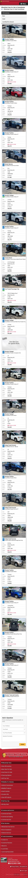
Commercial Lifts (6, 819)
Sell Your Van (5, 778)
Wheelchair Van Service (8, 826)
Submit (22, 744)
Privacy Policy (15, 866)
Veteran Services (6, 832)
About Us (4, 845)
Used (3, 19)
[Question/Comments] (14, 738)
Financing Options (6, 775)
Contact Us (5, 839)
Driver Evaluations (6, 829)
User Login (24, 870)
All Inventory (5, 13)
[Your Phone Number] (14, 732)
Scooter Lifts (5, 794)
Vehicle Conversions (7, 785)
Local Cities (5, 848)
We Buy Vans (5, 804)
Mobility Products (6, 788)
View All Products (6, 797)
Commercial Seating (7, 816)
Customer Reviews (7, 842)
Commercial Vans (6, 813)
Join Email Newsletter (8, 852)
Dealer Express (17, 874)
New (3, 16)
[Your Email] (14, 729)
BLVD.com (25, 874)
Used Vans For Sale (7, 772)
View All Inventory (6, 766)
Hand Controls (6, 791)
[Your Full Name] (14, 725)
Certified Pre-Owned (8, 22)
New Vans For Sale (7, 769)
